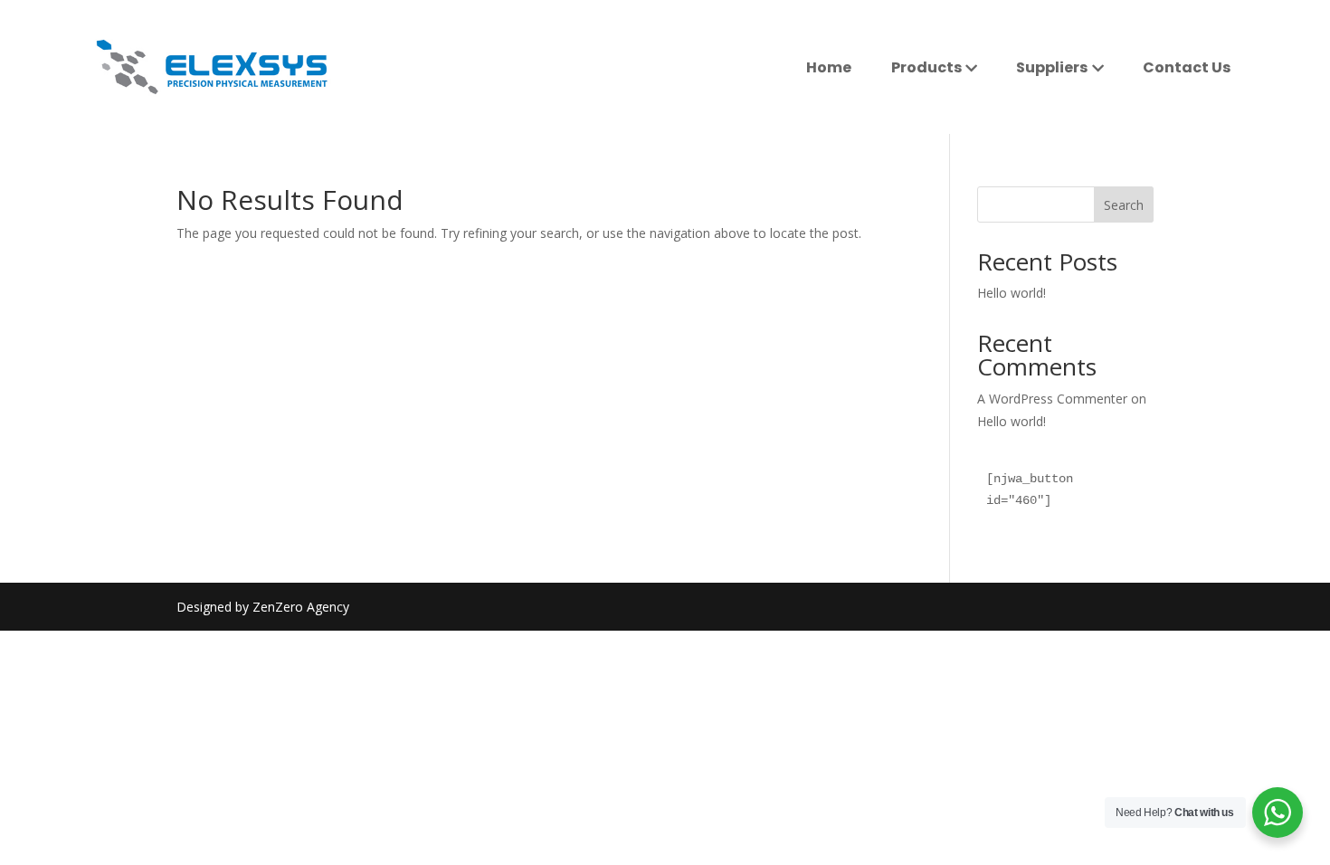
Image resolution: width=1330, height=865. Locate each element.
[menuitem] (829, 68)
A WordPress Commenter (1052, 398)
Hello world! (1011, 292)
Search (1124, 205)
